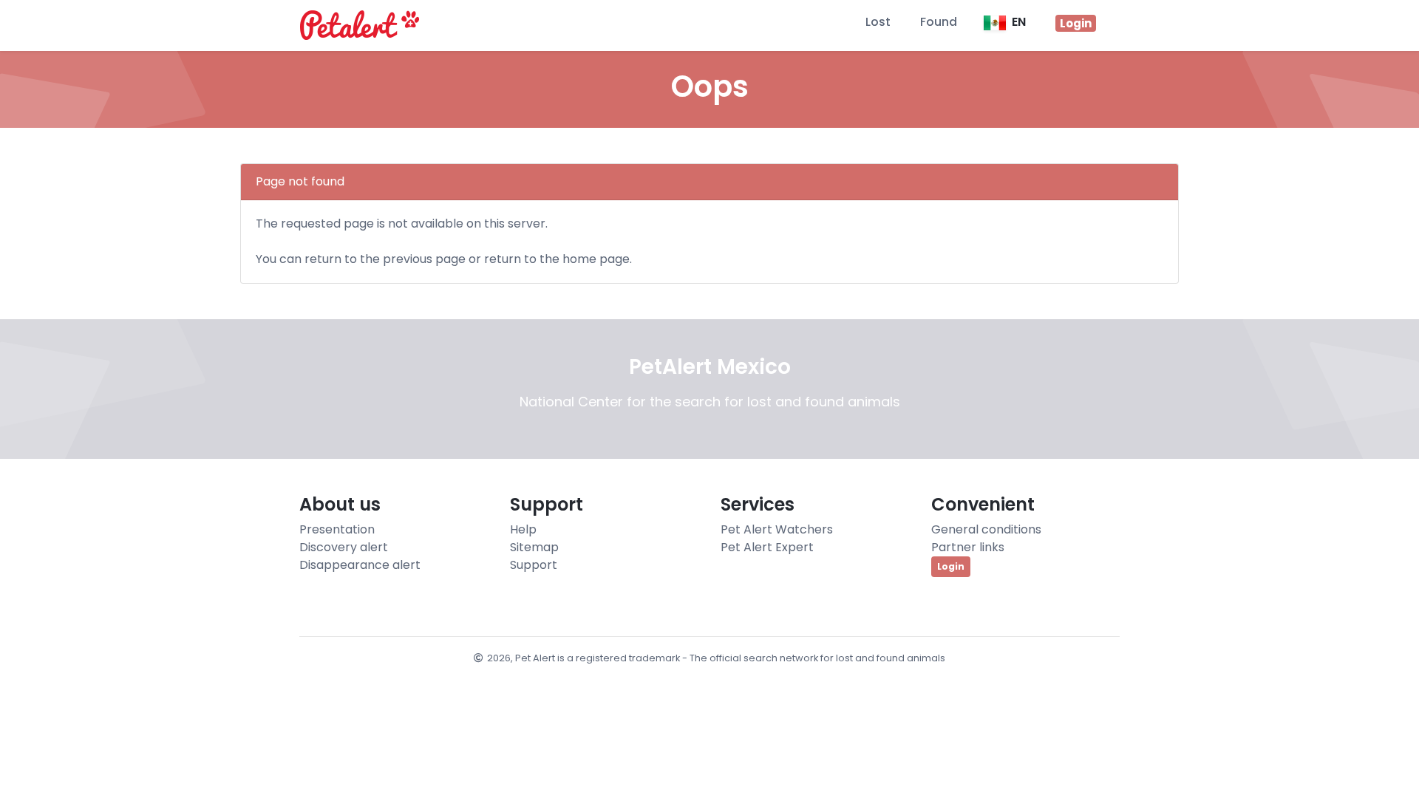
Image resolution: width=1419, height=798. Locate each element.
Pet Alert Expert (767, 547)
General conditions (986, 529)
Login (950, 566)
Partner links (967, 547)
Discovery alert (343, 547)
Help (523, 529)
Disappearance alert (360, 564)
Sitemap (534, 547)
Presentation (337, 529)
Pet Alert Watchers (777, 529)
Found (938, 21)
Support (533, 564)
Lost (878, 21)
